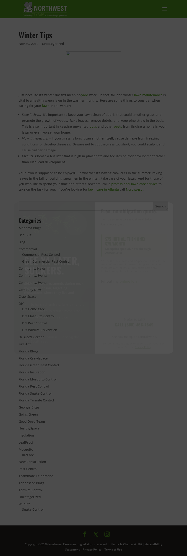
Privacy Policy (143, 347)
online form (129, 281)
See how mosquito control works (134, 337)
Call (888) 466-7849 (134, 325)
